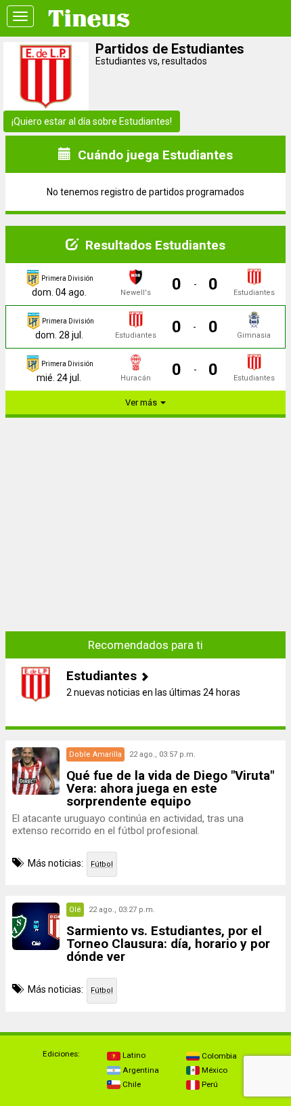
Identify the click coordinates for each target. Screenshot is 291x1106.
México (213, 1070)
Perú (209, 1084)
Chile (130, 1084)
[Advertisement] (145, 523)
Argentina (139, 1070)
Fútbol (102, 864)
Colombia (218, 1056)
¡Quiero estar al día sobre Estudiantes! (92, 121)
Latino (133, 1055)
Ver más (142, 402)
